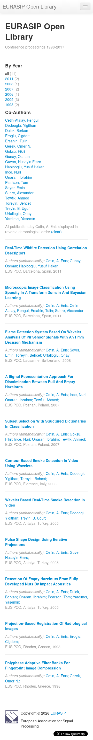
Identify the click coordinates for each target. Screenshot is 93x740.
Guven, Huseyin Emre (23, 161)
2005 (9, 99)
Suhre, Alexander (19, 192)
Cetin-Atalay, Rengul (21, 120)
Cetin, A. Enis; (57, 260)
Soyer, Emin (15, 187)
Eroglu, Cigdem (17, 135)
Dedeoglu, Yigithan (20, 125)
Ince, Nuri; (78, 394)
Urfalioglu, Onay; (57, 355)
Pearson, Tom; (60, 596)
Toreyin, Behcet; (29, 355)
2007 (9, 89)
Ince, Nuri (13, 172)
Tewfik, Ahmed (17, 197)
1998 (9, 104)
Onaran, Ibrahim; (19, 399)
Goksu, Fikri (15, 151)
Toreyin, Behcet (18, 203)
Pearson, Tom (16, 182)
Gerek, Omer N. (18, 146)
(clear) (56, 231)
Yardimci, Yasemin (20, 218)
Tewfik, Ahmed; (46, 399)
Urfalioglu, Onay (18, 213)
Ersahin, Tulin (16, 140)
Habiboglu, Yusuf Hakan (24, 166)
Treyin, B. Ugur (17, 208)
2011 (9, 78)
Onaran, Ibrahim (18, 177)
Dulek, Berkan (16, 130)
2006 (9, 94)
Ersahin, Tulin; (42, 310)
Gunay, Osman (17, 156)
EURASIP (58, 713)
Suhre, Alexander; (69, 310)
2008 (9, 83)
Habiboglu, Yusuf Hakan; (39, 265)
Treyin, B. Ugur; (33, 518)
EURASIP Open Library (30, 6)
